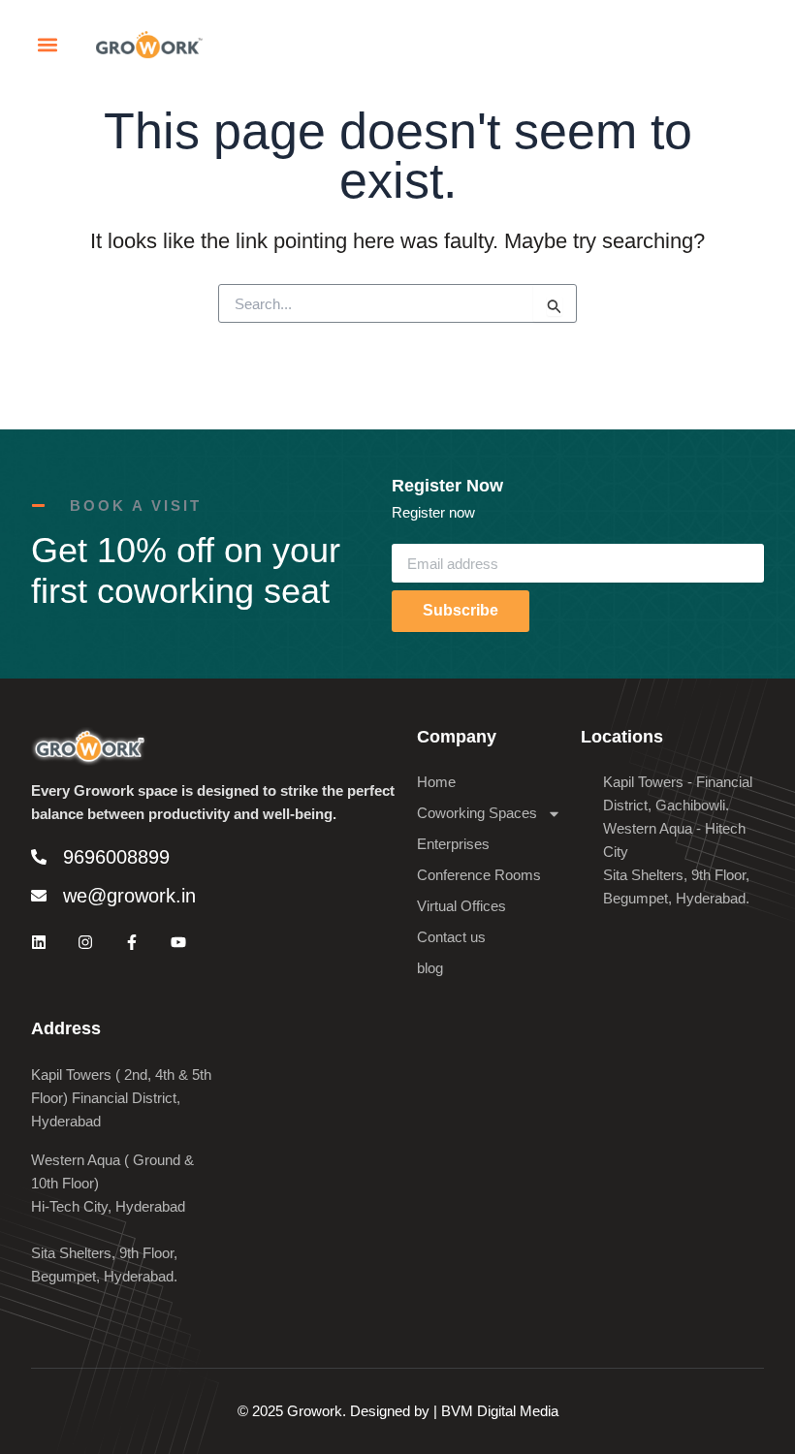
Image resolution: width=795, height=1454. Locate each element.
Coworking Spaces (477, 813)
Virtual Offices (461, 906)
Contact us (451, 937)
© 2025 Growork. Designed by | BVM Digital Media (398, 1411)
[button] (47, 45)
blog (430, 968)
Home (436, 782)
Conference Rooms (479, 875)
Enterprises (453, 844)
